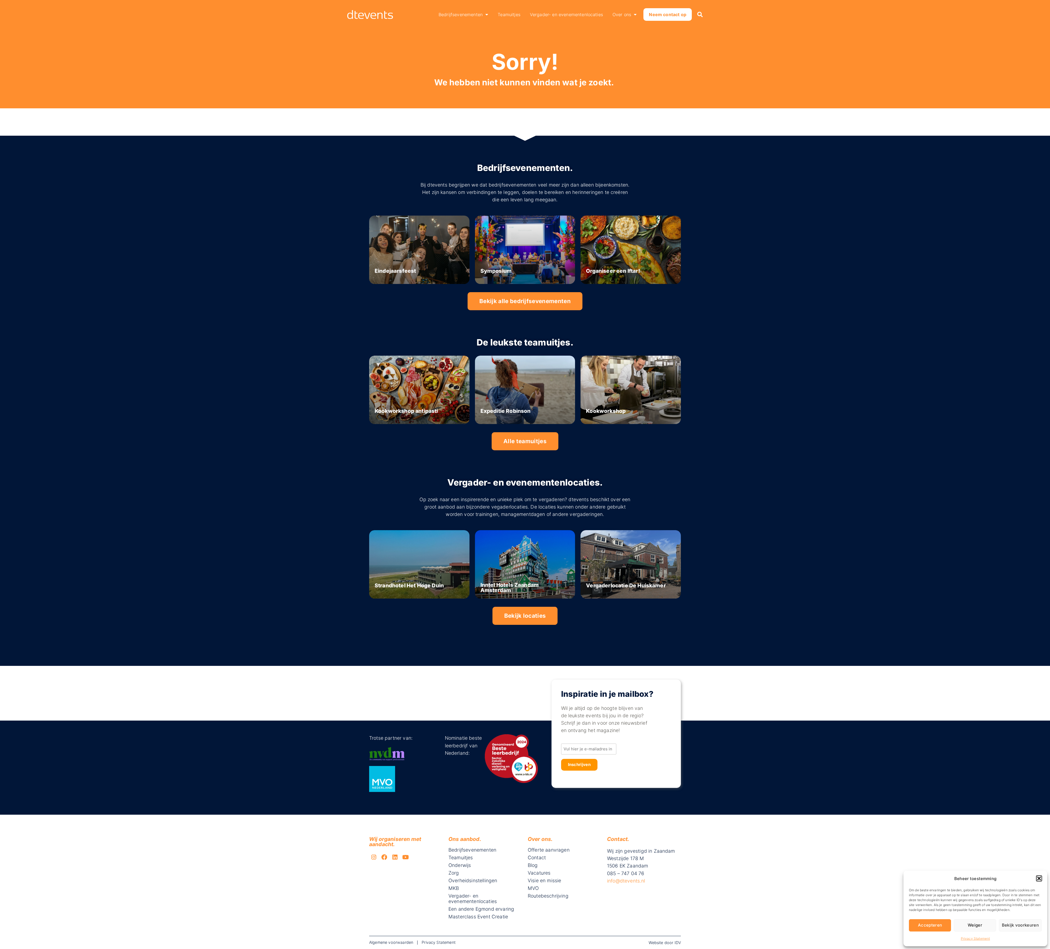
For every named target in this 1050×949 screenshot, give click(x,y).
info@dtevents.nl (626, 881)
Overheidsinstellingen (472, 880)
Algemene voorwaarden (391, 942)
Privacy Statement (975, 938)
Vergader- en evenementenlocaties (566, 14)
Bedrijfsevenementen (461, 14)
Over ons (621, 14)
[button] (1039, 878)
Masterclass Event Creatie (478, 916)
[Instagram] (373, 857)
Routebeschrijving (548, 896)
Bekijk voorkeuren (1020, 925)
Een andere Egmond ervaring (481, 909)
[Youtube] (405, 857)
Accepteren (930, 925)
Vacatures (539, 873)
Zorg (453, 873)
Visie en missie (544, 880)
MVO (533, 888)
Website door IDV (665, 942)
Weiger (975, 925)
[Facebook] (384, 857)
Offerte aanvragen (549, 850)
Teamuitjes (509, 14)
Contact (537, 857)
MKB (453, 888)
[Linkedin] (395, 857)
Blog (533, 865)
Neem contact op (667, 14)
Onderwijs (459, 865)
